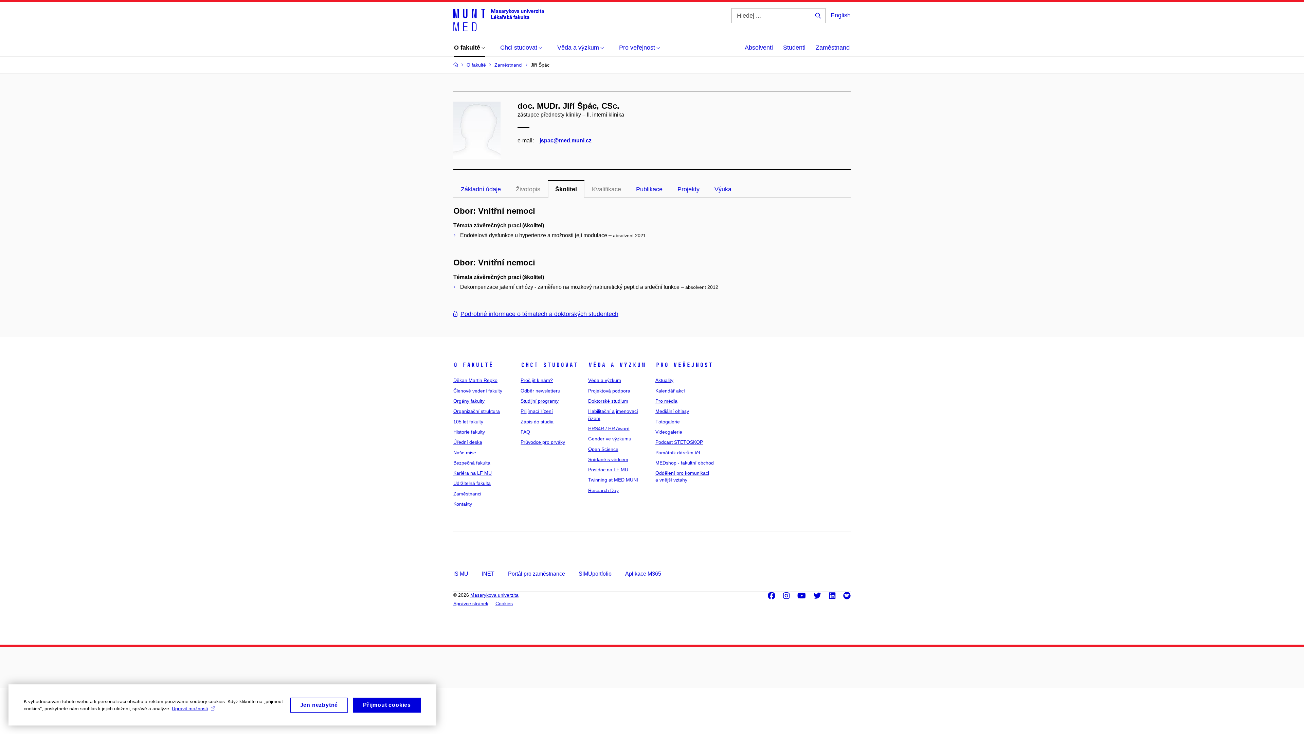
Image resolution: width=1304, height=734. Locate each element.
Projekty (688, 189)
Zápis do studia (537, 421)
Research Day (603, 490)
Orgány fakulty (469, 401)
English (841, 15)
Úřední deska (467, 442)
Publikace (649, 189)
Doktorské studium (608, 401)
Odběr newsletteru (540, 391)
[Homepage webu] (498, 19)
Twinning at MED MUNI (613, 480)
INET (488, 574)
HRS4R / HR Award (609, 428)
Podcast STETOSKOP (679, 442)
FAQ (525, 432)
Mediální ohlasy (672, 411)
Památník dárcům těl (677, 452)
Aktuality (664, 380)
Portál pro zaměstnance (536, 574)
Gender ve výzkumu (609, 438)
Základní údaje (481, 189)
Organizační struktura (476, 411)
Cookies (504, 603)
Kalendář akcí (670, 391)
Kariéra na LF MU (472, 473)
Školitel (566, 189)
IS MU (460, 574)
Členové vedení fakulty (477, 391)
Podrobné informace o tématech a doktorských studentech (539, 314)
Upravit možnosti (190, 708)
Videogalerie (668, 432)
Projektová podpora (609, 391)
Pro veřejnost (684, 365)
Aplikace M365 (643, 574)
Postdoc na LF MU (608, 469)
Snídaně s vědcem (608, 459)
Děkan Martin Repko (475, 380)
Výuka (722, 189)
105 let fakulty (468, 421)
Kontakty (462, 504)
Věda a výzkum (617, 365)
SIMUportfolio (595, 574)
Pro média (666, 401)
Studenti (794, 47)
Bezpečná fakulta (471, 463)
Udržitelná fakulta (472, 483)
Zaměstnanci (833, 47)
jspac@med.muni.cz (566, 140)
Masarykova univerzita (494, 595)
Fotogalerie (667, 421)
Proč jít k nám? (537, 380)
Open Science (603, 449)
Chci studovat (549, 365)
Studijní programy (540, 401)
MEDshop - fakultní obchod (684, 463)
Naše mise (464, 452)
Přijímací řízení (537, 411)
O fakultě (473, 365)
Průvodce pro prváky (543, 442)
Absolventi (759, 47)
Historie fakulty (469, 432)
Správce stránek (470, 603)
